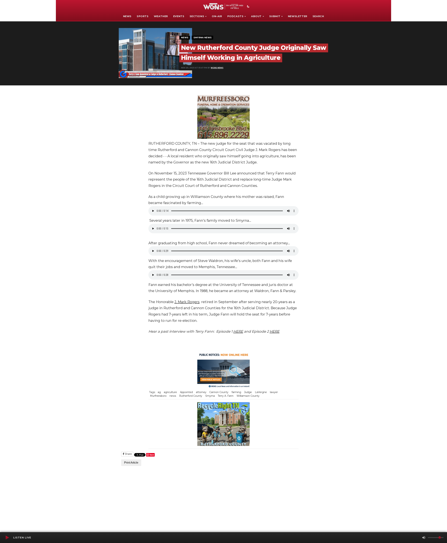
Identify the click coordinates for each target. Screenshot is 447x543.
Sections (197, 16)
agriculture (170, 392)
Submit (274, 16)
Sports (143, 16)
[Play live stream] (7, 537)
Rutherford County (190, 395)
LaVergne (261, 392)
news (173, 395)
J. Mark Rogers (187, 302)
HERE (238, 331)
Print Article (131, 462)
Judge (248, 392)
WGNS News (217, 68)
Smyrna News (202, 37)
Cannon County (218, 392)
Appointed (186, 392)
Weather (161, 16)
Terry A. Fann (225, 395)
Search (318, 16)
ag (159, 392)
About (256, 16)
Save (152, 454)
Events (178, 16)
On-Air (217, 16)
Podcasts (235, 16)
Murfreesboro (158, 395)
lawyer (274, 392)
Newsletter (297, 16)
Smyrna (210, 395)
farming (236, 392)
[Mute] (423, 537)
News (127, 16)
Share (128, 454)
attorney (201, 392)
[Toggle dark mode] (248, 7)
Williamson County (248, 395)
